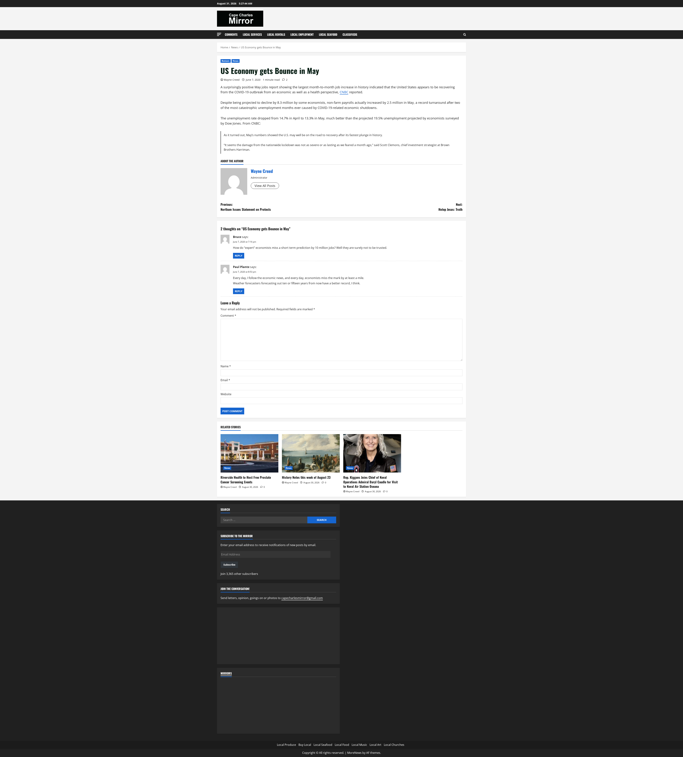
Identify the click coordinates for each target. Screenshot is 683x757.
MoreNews (354, 753)
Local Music (359, 745)
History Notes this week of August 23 (306, 477)
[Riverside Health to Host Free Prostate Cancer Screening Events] (249, 453)
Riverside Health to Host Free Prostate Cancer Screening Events (246, 479)
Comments (231, 34)
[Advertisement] (278, 636)
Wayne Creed (232, 79)
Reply (238, 255)
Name (226, 366)
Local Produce (286, 745)
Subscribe (229, 564)
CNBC (344, 92)
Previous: (246, 207)
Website (226, 394)
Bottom (226, 60)
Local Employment (302, 34)
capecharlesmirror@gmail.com (302, 598)
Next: (450, 207)
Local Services (252, 34)
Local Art (375, 745)
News (236, 60)
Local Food (342, 745)
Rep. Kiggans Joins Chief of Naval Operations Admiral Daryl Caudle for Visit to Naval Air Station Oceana (370, 481)
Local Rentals (276, 34)
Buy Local (304, 745)
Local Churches (394, 745)
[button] (219, 34)
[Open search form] (464, 34)
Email (225, 380)
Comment (228, 316)
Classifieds (350, 34)
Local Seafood (328, 34)
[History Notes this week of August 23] (311, 453)
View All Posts (265, 186)
